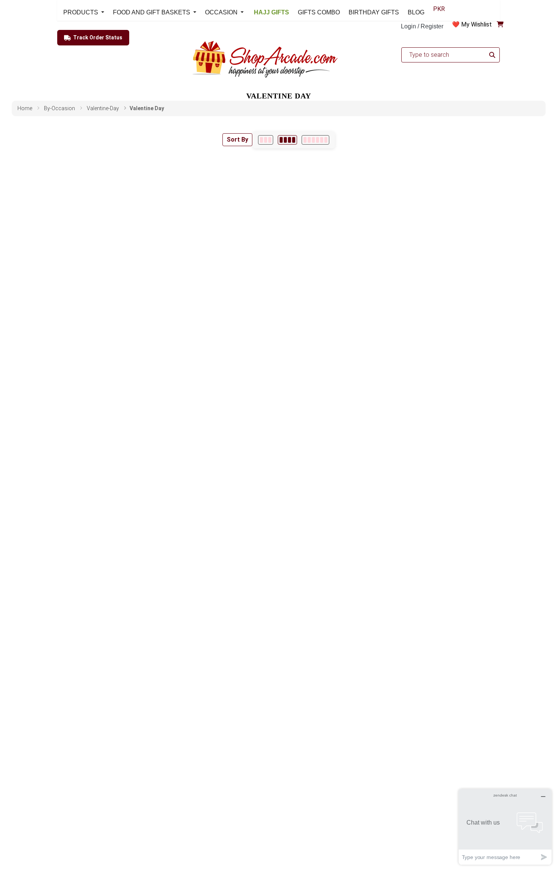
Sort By (237, 139)
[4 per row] (287, 140)
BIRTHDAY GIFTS (374, 12)
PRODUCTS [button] (81, 12)
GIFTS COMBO (319, 12)
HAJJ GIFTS (270, 12)
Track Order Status (97, 37)
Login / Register (422, 26)
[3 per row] (265, 140)
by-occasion (59, 108)
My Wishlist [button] (476, 24)
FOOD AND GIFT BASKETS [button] (152, 12)
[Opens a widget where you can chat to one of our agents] (505, 826)
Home (24, 108)
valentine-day (103, 108)
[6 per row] (315, 140)
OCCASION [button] (222, 12)
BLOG (416, 12)
